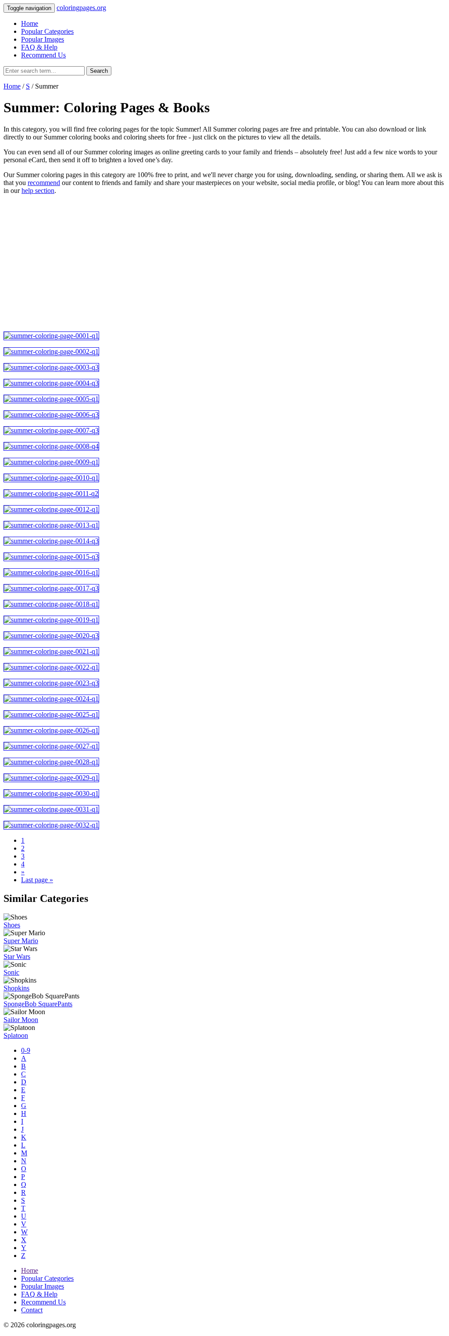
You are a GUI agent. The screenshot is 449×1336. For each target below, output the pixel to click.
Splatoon (16, 1035)
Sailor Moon (21, 1019)
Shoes (12, 925)
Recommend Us (43, 55)
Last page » (37, 880)
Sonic (11, 972)
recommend (44, 182)
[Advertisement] (224, 263)
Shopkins (16, 988)
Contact (32, 1310)
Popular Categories (47, 31)
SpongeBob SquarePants (38, 1004)
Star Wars (17, 956)
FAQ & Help (39, 47)
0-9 (25, 1050)
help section (37, 190)
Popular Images (42, 39)
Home (29, 23)
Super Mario (21, 940)
